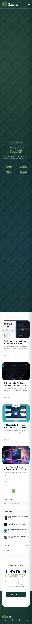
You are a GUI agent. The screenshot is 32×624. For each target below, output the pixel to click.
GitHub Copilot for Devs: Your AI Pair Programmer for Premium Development (16, 385)
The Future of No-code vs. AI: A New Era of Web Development (15, 343)
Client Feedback (16, 601)
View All (27, 545)
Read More (6, 355)
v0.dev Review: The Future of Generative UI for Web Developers (15, 469)
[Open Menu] (29, 4)
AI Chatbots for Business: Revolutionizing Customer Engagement (15, 427)
